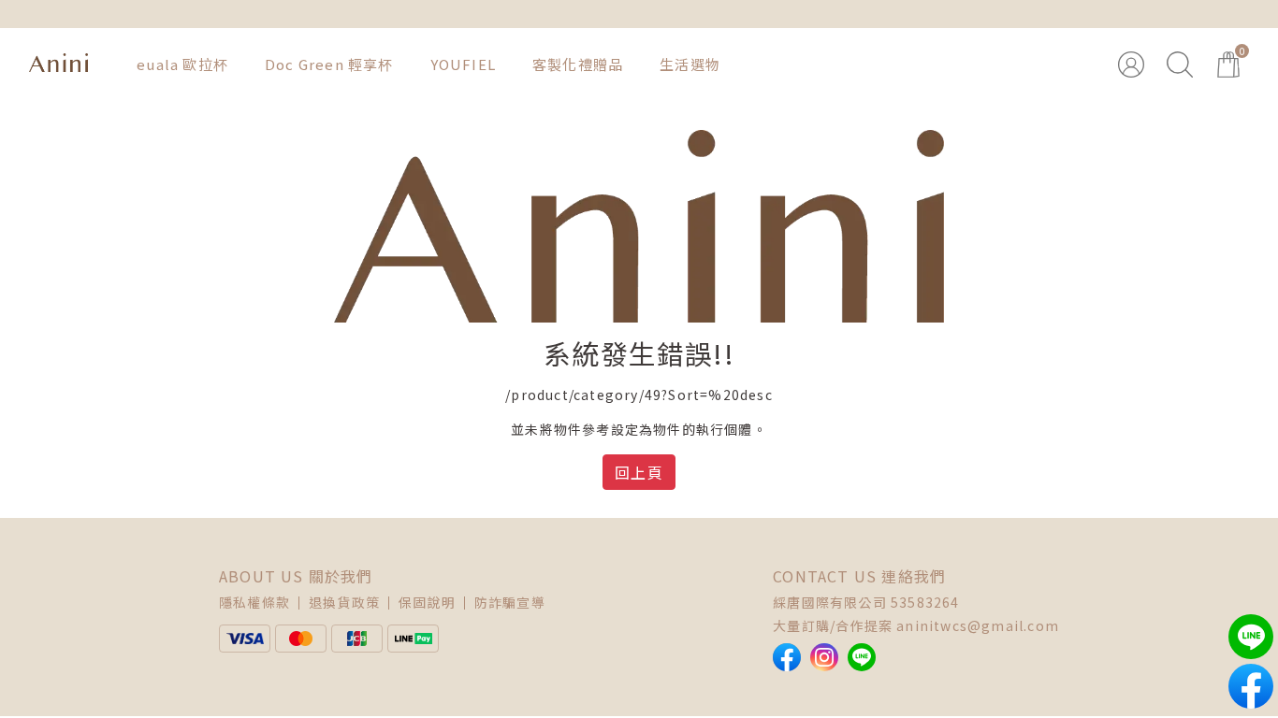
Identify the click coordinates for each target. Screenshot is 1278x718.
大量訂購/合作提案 (833, 625)
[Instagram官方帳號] (824, 657)
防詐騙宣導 (509, 602)
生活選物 (690, 64)
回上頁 (639, 472)
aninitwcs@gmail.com (977, 625)
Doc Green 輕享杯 (329, 64)
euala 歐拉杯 (182, 64)
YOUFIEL (463, 64)
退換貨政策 (344, 602)
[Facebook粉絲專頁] (787, 657)
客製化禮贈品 (577, 64)
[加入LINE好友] (862, 657)
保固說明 (427, 602)
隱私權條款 (254, 602)
